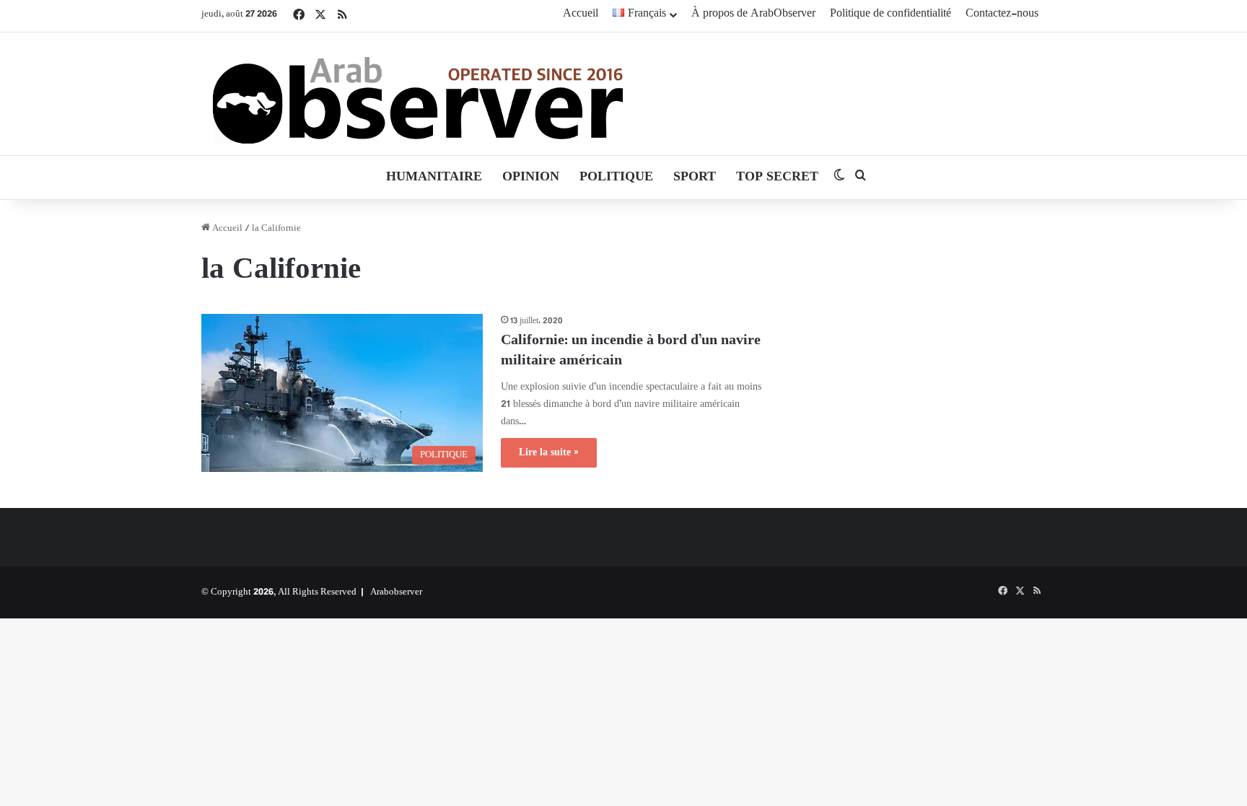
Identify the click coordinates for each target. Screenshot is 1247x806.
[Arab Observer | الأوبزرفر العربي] (417, 93)
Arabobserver (396, 592)
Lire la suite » (549, 452)
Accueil (580, 14)
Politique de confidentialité (890, 14)
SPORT (694, 177)
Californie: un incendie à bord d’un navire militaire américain (631, 351)
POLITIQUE (616, 177)
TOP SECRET (777, 177)
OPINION (530, 177)
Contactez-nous (1002, 14)
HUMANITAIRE (434, 177)
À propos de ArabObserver (753, 14)
